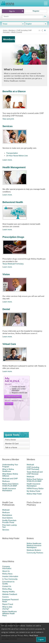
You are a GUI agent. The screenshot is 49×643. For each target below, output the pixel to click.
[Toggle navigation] (45, 3)
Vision (6, 274)
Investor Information (10, 576)
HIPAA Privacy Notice (35, 488)
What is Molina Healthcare (8, 470)
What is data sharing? (7, 608)
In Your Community (9, 579)
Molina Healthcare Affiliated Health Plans (9, 613)
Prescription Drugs (13, 237)
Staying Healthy (8, 592)
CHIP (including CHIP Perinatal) (33, 468)
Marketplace (7, 515)
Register (36, 11)
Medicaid (30, 465)
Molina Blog (7, 589)
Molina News (7, 574)
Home (5, 30)
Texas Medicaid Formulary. (13, 264)
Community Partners (35, 553)
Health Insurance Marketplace (9, 489)
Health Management (14, 167)
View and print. (8, 119)
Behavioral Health (13, 202)
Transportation (12, 153)
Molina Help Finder (34, 494)
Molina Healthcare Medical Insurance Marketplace (34, 545)
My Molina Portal (33, 491)
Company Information (6, 567)
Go (45, 16)
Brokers (30, 538)
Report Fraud (7, 604)
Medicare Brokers (34, 550)
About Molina (8, 561)
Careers (5, 597)
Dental (6, 309)
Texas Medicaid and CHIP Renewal (35, 473)
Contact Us (6, 586)
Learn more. (7, 160)
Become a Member (10, 459)
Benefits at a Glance (14, 91)
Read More (34, 635)
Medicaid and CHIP (10, 479)
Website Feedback (9, 594)
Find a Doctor (10, 440)
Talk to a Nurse (11, 447)
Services (8, 126)
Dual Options (7, 518)
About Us (6, 571)
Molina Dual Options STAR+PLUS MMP (10, 485)
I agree (41, 639)
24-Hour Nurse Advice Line (17, 156)
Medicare (6, 481)
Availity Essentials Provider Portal (9, 521)
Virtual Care (9, 344)
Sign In (12, 11)
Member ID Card (11, 444)
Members (12, 30)
